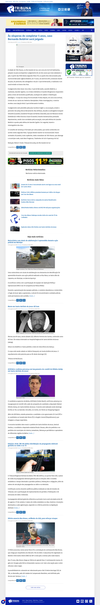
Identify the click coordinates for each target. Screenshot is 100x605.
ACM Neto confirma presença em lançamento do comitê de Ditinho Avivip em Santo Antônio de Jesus (35, 370)
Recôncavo (29, 30)
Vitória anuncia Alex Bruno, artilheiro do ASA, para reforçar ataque (32, 518)
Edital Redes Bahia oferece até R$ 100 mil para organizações (40, 207)
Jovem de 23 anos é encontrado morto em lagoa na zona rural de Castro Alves (41, 186)
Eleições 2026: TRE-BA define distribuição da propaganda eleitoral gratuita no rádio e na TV (33, 445)
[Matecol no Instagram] (35, 161)
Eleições (20, 448)
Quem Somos (8, 1)
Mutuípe (20, 244)
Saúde (58, 30)
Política (40, 30)
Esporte (70, 30)
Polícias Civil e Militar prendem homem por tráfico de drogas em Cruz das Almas (40, 193)
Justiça (19, 42)
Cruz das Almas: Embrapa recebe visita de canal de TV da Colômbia (39, 216)
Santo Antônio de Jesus (18, 30)
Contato (28, 1)
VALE (35, 30)
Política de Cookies (48, 1)
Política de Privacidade (36, 1)
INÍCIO (9, 30)
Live (83, 30)
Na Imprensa (22, 1)
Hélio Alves (16, 1)
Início (23, 600)
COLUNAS (77, 30)
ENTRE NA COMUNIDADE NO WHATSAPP (41, 153)
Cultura (64, 30)
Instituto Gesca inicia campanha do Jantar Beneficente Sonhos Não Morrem (38, 201)
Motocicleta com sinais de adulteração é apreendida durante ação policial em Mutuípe (33, 241)
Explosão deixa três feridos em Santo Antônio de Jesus (38, 227)
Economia (52, 30)
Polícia (46, 30)
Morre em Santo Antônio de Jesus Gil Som (23, 306)
